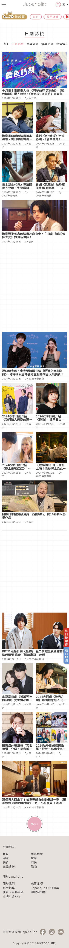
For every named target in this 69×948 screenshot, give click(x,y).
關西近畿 (53, 17)
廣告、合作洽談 (13, 892)
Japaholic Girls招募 (45, 888)
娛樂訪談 (47, 44)
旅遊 (34, 858)
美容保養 (37, 854)
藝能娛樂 (9, 866)
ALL (6, 44)
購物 (34, 866)
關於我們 (9, 883)
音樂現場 (33, 44)
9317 (39, 756)
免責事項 (37, 883)
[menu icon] (4, 4)
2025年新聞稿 (10, 195)
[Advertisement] (34, 288)
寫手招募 (9, 888)
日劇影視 (18, 44)
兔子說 (32, 98)
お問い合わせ (12, 896)
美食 (6, 862)
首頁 (6, 854)
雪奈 (31, 241)
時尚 (34, 862)
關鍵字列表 (38, 892)
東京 (36, 17)
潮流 (6, 858)
